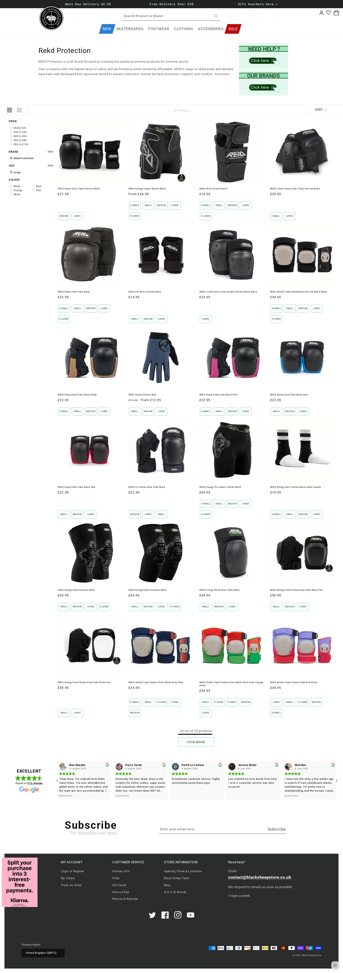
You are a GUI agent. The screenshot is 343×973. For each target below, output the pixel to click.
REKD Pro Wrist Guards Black (144, 291)
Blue (38, 186)
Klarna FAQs (120, 892)
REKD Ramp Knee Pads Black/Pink (218, 394)
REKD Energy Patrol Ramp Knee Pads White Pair (84, 682)
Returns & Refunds (125, 899)
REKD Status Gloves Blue (142, 394)
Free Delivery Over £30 (171, 4)
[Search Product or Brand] (215, 16)
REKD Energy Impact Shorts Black (147, 188)
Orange (18, 190)
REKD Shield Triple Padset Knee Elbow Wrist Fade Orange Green (231, 684)
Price (13, 121)
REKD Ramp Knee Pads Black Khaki (77, 394)
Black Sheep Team (176, 878)
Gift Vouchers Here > (258, 4)
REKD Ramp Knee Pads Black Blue (289, 394)
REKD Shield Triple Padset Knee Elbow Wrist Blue (155, 682)
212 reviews (35, 783)
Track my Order (71, 885)
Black (16, 186)
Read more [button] (65, 795)
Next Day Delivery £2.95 (88, 4)
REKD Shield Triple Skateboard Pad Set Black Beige (298, 291)
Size (11, 165)
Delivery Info (121, 871)
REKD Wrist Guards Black (213, 188)
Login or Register (72, 871)
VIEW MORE (196, 742)
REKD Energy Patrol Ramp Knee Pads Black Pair (296, 590)
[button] (130, 29)
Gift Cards (119, 885)
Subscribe (276, 829)
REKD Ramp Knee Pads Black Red (76, 487)
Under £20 (19, 127)
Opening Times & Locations (183, 871)
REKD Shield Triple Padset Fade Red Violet (293, 682)
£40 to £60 (20, 136)
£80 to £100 (20, 144)
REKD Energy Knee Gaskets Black (76, 590)
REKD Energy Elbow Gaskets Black (147, 590)
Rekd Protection (23, 158)
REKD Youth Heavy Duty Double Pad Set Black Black (228, 291)
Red (38, 190)
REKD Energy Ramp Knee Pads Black (219, 590)
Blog (167, 885)
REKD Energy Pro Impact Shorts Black (220, 487)
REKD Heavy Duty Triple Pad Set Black (79, 188)
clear (50, 151)
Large (17, 172)
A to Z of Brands (175, 892)
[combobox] (171, 16)
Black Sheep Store (312, 955)
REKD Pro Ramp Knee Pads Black (146, 487)
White (16, 194)
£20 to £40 (20, 132)
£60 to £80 (20, 140)
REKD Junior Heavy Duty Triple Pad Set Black (295, 188)
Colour (14, 179)
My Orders (68, 878)
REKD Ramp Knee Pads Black (74, 291)
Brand (13, 151)
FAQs (116, 878)
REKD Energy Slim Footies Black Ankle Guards (295, 487)
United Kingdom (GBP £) (41, 952)
